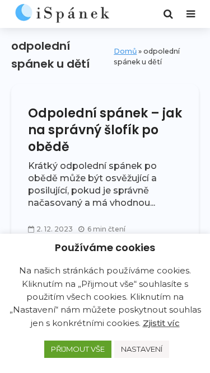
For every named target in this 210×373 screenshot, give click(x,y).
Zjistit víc (161, 323)
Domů (125, 51)
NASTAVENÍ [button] (141, 348)
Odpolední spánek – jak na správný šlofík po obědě (105, 130)
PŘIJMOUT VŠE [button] (78, 348)
